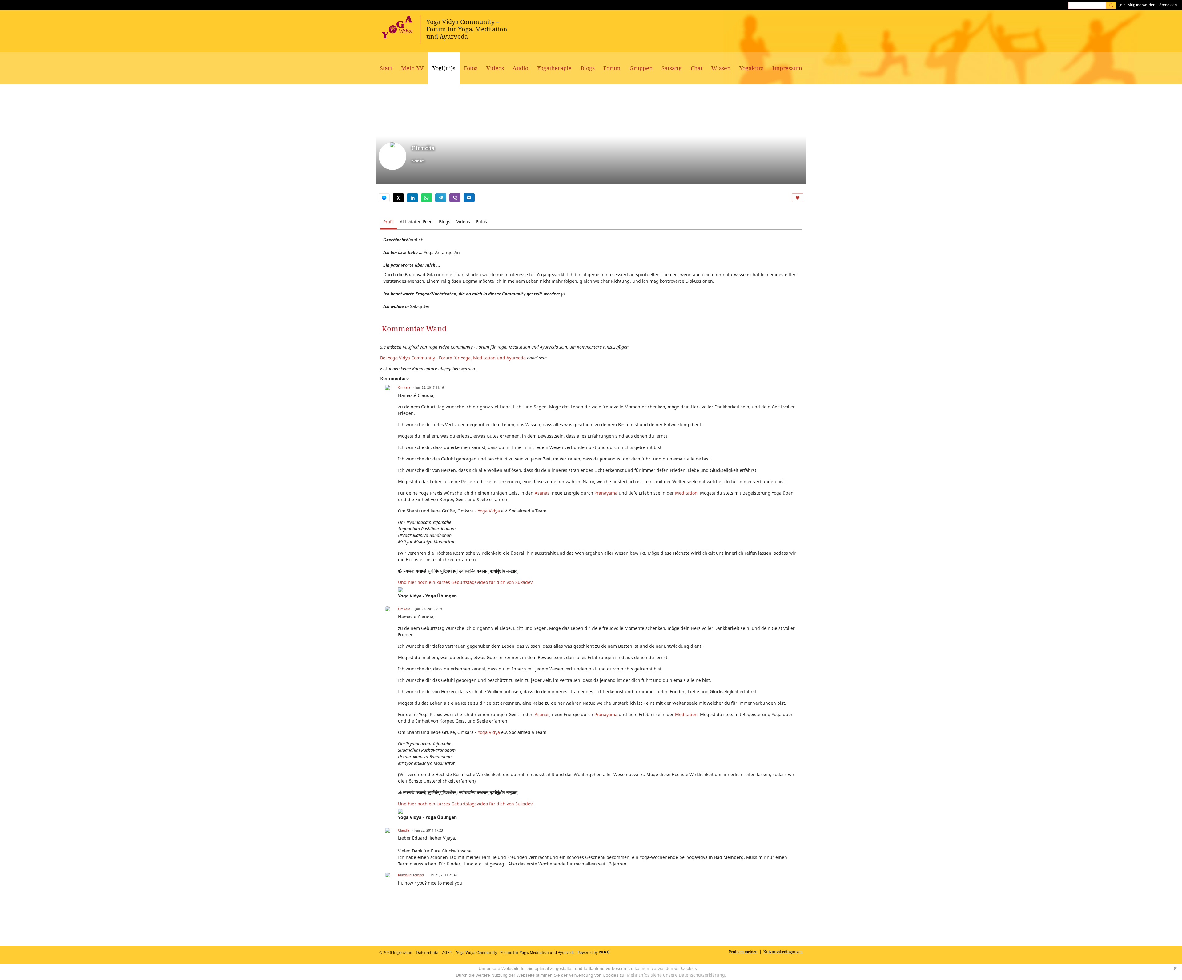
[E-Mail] (469, 197)
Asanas (542, 493)
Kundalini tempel (411, 875)
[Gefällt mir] (797, 197)
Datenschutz (427, 952)
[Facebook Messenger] (384, 197)
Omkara (404, 387)
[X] (398, 197)
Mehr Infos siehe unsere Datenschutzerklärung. (676, 975)
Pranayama (605, 493)
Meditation (686, 493)
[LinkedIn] (412, 197)
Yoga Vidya (489, 511)
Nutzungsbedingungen (783, 951)
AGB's (447, 952)
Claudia (403, 830)
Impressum (402, 952)
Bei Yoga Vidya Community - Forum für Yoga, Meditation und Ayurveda (453, 358)
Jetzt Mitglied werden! (1137, 4)
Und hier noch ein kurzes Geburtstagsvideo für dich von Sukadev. (466, 582)
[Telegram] (440, 197)
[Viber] (454, 197)
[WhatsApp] (426, 197)
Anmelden (1168, 4)
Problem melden (743, 951)
